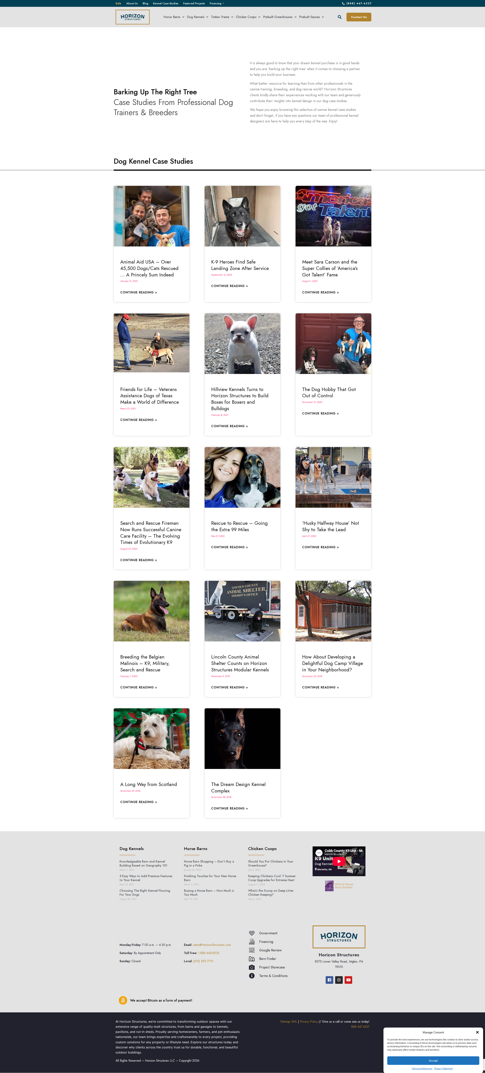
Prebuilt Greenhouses (278, 17)
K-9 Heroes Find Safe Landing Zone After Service (240, 265)
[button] (477, 1032)
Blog (145, 3)
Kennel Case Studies (165, 3)
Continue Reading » (138, 292)
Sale (118, 3)
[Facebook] (329, 980)
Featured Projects (194, 3)
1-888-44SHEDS (208, 953)
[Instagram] (339, 980)
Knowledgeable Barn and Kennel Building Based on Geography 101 (143, 863)
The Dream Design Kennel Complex (238, 787)
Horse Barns (171, 17)
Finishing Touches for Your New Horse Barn (210, 878)
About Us (132, 3)
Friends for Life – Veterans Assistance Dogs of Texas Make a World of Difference (149, 396)
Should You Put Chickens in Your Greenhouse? (270, 863)
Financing (215, 3)
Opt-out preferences (422, 1068)
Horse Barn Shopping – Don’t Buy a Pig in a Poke (209, 863)
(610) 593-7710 (203, 961)
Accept (433, 1060)
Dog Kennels (195, 17)
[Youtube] (348, 980)
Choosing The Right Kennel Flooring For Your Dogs (145, 892)
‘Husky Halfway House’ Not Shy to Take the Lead (330, 526)
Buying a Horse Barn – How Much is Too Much (209, 892)
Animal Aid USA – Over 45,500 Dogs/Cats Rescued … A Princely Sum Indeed (149, 268)
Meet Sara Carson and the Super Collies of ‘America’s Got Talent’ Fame (330, 268)
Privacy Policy (309, 1021)
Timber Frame (220, 17)
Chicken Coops (246, 17)
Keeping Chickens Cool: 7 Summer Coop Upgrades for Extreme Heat (272, 878)
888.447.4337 (360, 1027)
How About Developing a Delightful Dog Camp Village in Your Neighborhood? (332, 663)
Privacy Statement (443, 1068)
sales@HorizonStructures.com (212, 945)
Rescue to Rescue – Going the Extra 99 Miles (239, 526)
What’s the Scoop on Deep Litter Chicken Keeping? (271, 892)
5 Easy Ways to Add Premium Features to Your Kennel (146, 878)
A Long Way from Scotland (148, 784)
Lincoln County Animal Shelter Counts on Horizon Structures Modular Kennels (240, 663)
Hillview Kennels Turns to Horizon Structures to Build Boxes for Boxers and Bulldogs (239, 399)
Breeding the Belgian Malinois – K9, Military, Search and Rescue (145, 663)
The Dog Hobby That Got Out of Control (329, 392)
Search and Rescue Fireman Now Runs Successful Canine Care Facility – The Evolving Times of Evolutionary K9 (150, 532)
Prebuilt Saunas (309, 17)
